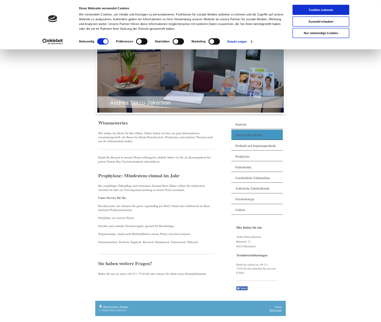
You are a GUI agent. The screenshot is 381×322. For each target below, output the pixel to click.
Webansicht (275, 310)
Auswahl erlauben (320, 21)
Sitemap (124, 306)
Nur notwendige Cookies (321, 33)
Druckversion (110, 306)
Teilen (243, 288)
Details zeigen (237, 41)
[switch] (141, 41)
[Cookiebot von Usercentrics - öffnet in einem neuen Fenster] (52, 42)
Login (278, 306)
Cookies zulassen (321, 10)
